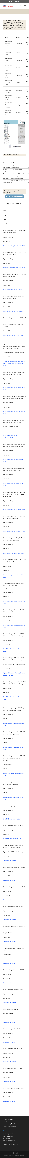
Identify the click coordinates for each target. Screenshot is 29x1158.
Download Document (9, 860)
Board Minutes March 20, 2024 (12, 839)
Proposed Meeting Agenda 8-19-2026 (14, 246)
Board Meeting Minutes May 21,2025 (14, 531)
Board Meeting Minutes (10, 435)
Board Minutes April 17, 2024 (12, 819)
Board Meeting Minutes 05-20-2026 (13, 289)
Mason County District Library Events (13, 1123)
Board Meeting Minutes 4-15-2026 (13, 311)
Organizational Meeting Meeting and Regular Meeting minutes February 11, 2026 (14, 363)
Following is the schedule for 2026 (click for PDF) (14, 28)
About (5, 1121)
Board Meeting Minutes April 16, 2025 (14, 553)
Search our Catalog (8, 1119)
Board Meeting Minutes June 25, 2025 (14, 509)
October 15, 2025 (8, 437)
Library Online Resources (10, 1126)
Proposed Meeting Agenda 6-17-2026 (14, 267)
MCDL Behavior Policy (14, 196)
